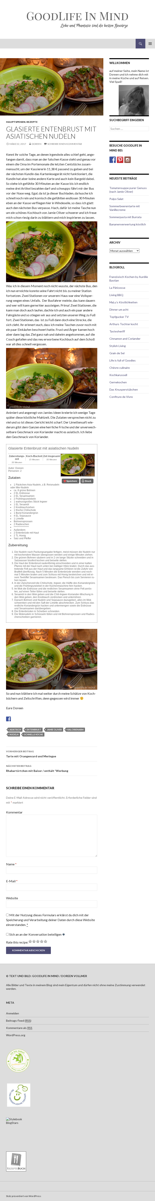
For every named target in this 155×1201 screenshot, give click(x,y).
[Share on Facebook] (8, 719)
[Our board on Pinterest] (120, 160)
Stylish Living (117, 346)
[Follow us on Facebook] (112, 160)
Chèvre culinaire (119, 367)
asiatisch (15, 729)
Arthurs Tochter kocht (123, 324)
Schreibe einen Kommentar (64, 143)
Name (11, 864)
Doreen (36, 143)
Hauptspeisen (15, 121)
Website (12, 898)
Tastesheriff (117, 331)
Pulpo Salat (116, 199)
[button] (70, 481)
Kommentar (14, 812)
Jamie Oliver (54, 729)
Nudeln (14, 734)
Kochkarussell (118, 375)
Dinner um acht (119, 309)
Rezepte (32, 121)
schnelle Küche (33, 734)
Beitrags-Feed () (18, 1020)
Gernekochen (118, 382)
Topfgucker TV (119, 316)
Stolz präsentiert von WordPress (23, 1196)
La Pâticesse (117, 287)
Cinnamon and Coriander (124, 338)
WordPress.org (15, 1035)
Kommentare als (19, 1028)
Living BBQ (116, 295)
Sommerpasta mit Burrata (125, 217)
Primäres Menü (150, 43)
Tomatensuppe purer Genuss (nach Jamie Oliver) (128, 189)
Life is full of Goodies (122, 360)
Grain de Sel (117, 353)
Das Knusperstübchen (123, 389)
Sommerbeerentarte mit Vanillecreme (124, 207)
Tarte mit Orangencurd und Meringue (31, 754)
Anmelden (12, 1013)
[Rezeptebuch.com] (16, 1161)
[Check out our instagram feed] (127, 160)
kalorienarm (75, 729)
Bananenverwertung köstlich (127, 224)
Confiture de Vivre (121, 396)
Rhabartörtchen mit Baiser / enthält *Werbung (37, 768)
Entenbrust (34, 729)
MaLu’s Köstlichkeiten (123, 302)
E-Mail (12, 881)
